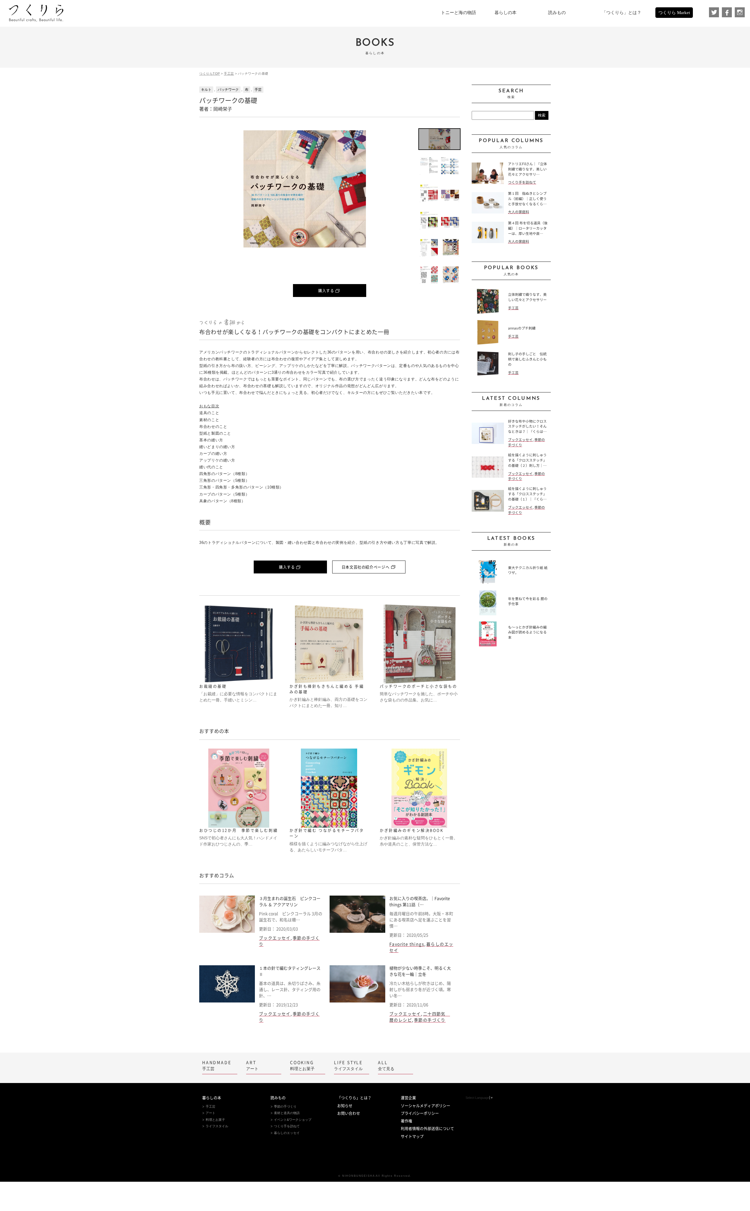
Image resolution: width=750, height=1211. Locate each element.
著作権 (406, 1121)
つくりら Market (674, 12)
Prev (208, 189)
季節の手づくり (430, 1020)
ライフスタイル (348, 1065)
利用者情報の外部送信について (427, 1128)
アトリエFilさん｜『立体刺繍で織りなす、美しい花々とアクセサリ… (527, 169)
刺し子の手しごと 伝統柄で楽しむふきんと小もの (527, 359)
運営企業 (408, 1098)
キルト (206, 90)
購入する (326, 291)
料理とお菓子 (302, 1065)
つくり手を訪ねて (522, 182)
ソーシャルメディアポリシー (425, 1106)
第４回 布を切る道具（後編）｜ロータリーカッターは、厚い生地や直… (528, 228)
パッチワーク (228, 90)
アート (252, 1065)
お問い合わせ (348, 1113)
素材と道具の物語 (287, 1113)
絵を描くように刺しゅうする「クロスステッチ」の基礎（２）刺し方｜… (527, 460)
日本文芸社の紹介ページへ (366, 567)
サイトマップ (412, 1136)
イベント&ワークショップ (292, 1119)
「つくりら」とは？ (354, 1098)
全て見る (386, 1065)
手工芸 (229, 73)
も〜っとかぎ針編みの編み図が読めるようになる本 (527, 632)
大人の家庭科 (518, 211)
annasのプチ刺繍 (522, 328)
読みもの (278, 1098)
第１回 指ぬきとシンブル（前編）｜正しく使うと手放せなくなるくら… (527, 199)
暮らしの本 (211, 1098)
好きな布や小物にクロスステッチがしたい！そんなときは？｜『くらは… (527, 426)
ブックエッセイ (275, 938)
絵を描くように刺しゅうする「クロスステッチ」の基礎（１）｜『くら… (527, 494)
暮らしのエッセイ (287, 1133)
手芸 (258, 90)
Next (401, 189)
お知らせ (344, 1106)
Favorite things (406, 944)
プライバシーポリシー (420, 1113)
